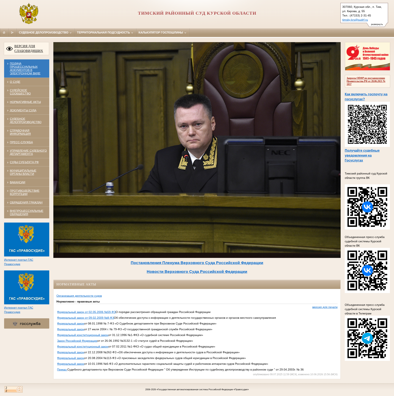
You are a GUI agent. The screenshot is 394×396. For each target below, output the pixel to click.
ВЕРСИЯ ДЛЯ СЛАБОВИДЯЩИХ (28, 48)
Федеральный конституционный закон (82, 335)
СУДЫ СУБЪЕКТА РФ (24, 162)
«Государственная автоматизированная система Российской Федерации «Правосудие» (203, 389)
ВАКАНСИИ (17, 182)
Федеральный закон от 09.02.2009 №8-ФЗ (85, 317)
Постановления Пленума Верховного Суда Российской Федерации (197, 263)
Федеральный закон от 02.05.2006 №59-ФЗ (86, 312)
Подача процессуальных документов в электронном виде (25, 68)
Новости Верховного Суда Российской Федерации (197, 271)
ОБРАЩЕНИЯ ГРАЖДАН (26, 202)
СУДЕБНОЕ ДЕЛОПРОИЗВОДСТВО (25, 120)
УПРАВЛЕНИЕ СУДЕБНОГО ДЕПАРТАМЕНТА (28, 152)
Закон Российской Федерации (77, 340)
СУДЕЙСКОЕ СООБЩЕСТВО (20, 92)
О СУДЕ (15, 81)
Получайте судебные (362, 150)
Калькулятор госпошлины (161, 32)
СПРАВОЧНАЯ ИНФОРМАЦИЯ (20, 132)
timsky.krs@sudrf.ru (355, 19)
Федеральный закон (70, 323)
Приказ (62, 369)
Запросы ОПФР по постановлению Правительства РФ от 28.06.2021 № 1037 (366, 81)
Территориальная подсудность (104, 32)
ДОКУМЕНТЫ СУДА (23, 110)
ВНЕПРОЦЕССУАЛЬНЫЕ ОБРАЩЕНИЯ (26, 212)
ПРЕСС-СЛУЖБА (21, 142)
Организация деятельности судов (79, 295)
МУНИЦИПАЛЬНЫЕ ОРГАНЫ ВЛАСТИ (23, 172)
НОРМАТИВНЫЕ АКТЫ (25, 102)
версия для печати (325, 307)
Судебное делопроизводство (44, 32)
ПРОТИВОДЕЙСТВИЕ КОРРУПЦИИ (24, 192)
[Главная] (4, 32)
